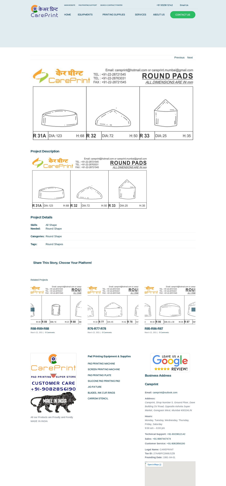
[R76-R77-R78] (113, 304)
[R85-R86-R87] (170, 304)
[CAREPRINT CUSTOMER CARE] (53, 354)
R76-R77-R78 (97, 328)
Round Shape (54, 228)
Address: (150, 398)
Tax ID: (149, 453)
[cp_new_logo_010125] (44, 5)
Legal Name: (152, 449)
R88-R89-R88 (40, 328)
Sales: (148, 439)
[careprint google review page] (170, 354)
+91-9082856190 (176, 443)
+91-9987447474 (162, 439)
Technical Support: (155, 434)
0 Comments (50, 332)
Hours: (149, 416)
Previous (179, 57)
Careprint (151, 384)
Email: (148, 392)
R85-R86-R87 (154, 328)
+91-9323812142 (176, 434)
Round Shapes (54, 244)
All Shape (51, 225)
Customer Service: (155, 443)
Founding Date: (153, 457)
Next (190, 57)
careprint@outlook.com (165, 392)
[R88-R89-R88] (56, 304)
